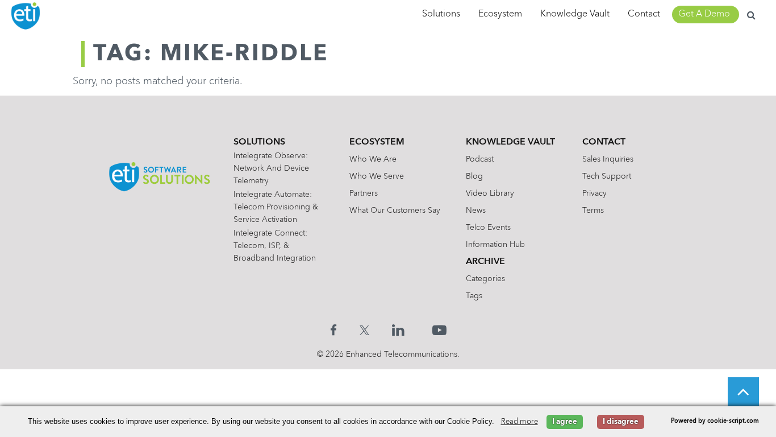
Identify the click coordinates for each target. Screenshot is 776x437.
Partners (363, 193)
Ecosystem (500, 14)
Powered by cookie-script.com (715, 421)
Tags (474, 296)
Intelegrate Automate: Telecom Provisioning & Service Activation (275, 207)
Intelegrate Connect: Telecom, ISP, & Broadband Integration (274, 245)
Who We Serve (376, 176)
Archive (485, 261)
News (476, 211)
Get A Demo (704, 14)
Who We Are (373, 159)
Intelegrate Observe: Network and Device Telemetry (271, 168)
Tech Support (606, 176)
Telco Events (488, 228)
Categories (485, 279)
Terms (593, 211)
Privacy (594, 193)
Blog (474, 176)
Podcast (480, 159)
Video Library (490, 193)
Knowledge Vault (575, 14)
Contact (644, 14)
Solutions (441, 14)
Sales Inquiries (607, 159)
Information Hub (495, 245)
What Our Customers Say (394, 211)
